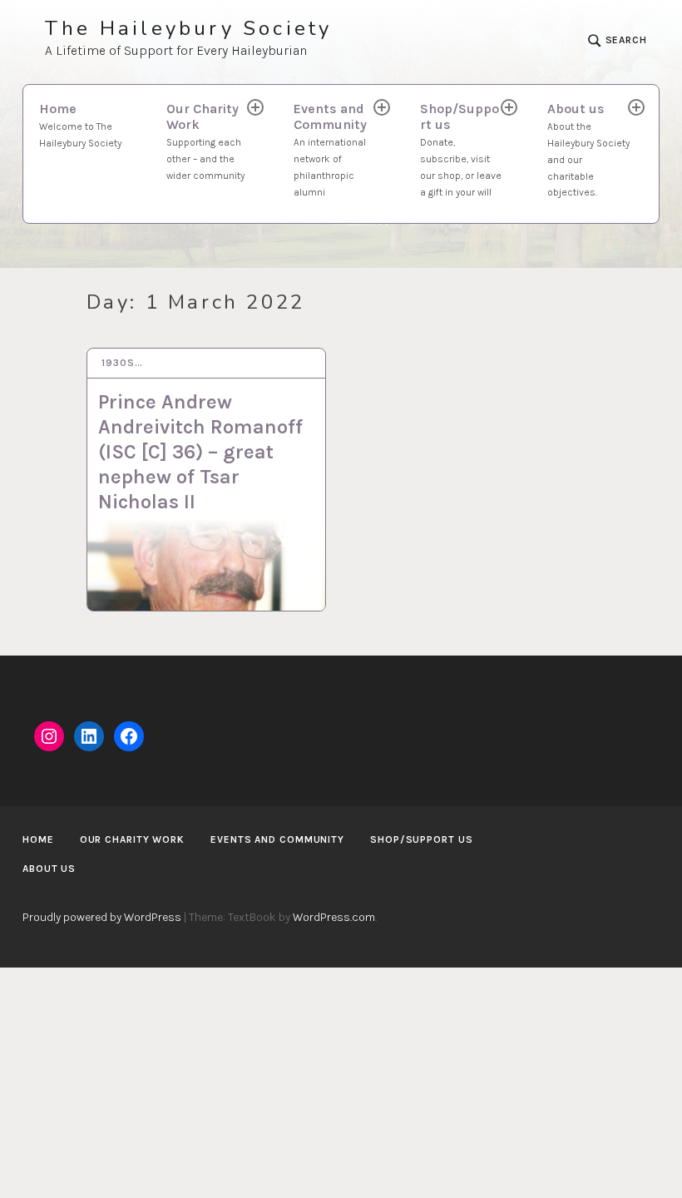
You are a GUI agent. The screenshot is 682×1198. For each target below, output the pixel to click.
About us (588, 149)
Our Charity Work (205, 141)
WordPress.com (334, 917)
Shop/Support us (461, 149)
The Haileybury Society (188, 28)
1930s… (121, 363)
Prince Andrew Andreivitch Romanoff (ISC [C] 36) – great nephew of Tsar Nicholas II (200, 451)
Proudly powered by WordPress (101, 917)
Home (80, 125)
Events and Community (330, 149)
